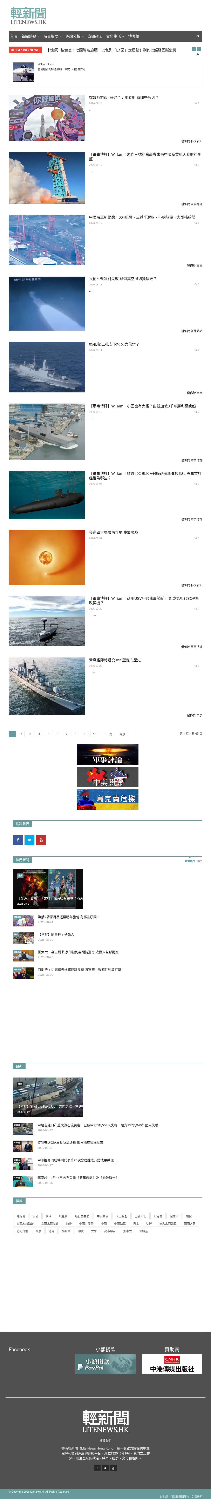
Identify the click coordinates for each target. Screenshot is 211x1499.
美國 (35, 1216)
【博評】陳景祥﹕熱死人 (56, 934)
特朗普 (20, 1216)
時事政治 (17, 952)
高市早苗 (110, 1231)
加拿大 (127, 1231)
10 (94, 734)
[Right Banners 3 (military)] (107, 754)
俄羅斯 (174, 1216)
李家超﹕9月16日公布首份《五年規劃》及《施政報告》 (78, 1177)
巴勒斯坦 (140, 1216)
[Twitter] (29, 840)
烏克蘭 (158, 1216)
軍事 (199, 265)
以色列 (63, 1216)
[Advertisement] (44, 1025)
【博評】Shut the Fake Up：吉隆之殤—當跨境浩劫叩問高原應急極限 (67, 1106)
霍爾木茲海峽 (50, 1223)
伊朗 (49, 1216)
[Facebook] (18, 840)
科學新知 (196, 141)
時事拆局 (50, 36)
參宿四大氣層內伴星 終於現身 (113, 532)
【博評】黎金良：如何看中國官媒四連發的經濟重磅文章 (92, 50)
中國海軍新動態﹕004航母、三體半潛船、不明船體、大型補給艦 (142, 217)
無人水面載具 (168, 1223)
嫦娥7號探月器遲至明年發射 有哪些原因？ (124, 97)
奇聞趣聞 (95, 36)
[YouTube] (41, 840)
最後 (122, 734)
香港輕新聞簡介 (179, 1496)
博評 (20, 875)
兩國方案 (190, 1223)
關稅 (189, 1216)
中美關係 (102, 1216)
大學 (94, 1231)
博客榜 (133, 36)
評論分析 (73, 36)
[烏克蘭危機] (107, 799)
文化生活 (113, 36)
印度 (81, 1231)
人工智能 (121, 1216)
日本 (136, 1223)
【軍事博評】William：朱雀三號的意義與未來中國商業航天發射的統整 (145, 156)
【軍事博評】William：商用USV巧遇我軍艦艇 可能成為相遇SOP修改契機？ (144, 600)
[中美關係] (107, 777)
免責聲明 (197, 1496)
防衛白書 (22, 1231)
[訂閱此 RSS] (197, 54)
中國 (104, 1223)
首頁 (14, 36)
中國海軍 (120, 1223)
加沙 (69, 1223)
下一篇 (108, 734)
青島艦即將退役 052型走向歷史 (115, 659)
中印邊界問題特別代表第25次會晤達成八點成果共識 (76, 1160)
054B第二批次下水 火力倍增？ (114, 344)
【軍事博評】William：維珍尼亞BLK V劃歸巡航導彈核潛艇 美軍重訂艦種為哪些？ (145, 475)
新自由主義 (82, 1216)
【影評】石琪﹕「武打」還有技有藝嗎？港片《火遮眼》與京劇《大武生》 (71, 898)
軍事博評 (196, 204)
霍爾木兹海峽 (25, 1223)
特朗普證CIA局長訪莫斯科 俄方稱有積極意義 (70, 1142)
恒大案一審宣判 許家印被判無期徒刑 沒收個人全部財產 (78, 952)
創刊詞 (164, 1496)
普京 (38, 1231)
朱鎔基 (143, 1231)
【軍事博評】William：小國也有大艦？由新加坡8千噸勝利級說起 (142, 405)
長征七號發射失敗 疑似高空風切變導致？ (123, 278)
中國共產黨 (86, 1223)
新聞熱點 (28, 36)
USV (149, 1223)
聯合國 (66, 1231)
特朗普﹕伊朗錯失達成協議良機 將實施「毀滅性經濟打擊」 (81, 969)
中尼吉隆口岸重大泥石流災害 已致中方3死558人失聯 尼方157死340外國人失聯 (98, 1125)
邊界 (51, 1231)
